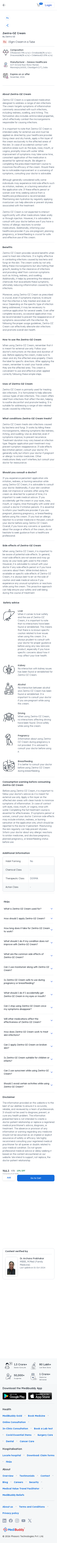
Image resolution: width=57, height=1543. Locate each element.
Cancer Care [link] (27, 1441)
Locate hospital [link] (12, 1455)
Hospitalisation (6, 1448)
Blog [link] (5, 1482)
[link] (14, 1396)
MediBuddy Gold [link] (12, 1415)
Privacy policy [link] (11, 1513)
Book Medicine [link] (36, 1415)
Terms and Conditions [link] (32, 1506)
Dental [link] (10, 1441)
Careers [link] (18, 1482)
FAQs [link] (9, 1461)
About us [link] (8, 1506)
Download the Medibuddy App (22, 1388)
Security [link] (34, 1482)
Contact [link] (45, 1475)
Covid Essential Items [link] (19, 1435)
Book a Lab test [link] (43, 1428)
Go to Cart (36, 1178)
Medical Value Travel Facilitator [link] (21, 1488)
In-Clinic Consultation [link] (15, 1428)
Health (6, 1409)
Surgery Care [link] (45, 1435)
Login (48, 5)
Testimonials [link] (27, 1475)
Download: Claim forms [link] (40, 1455)
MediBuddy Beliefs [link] (13, 1495)
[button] (38, 5)
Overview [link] (8, 1475)
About (6, 1469)
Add (9, 1177)
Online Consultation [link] (14, 1422)
